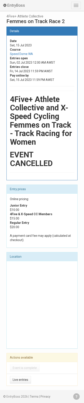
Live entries (20, 379)
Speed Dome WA (21, 54)
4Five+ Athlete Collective (24, 16)
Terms (34, 396)
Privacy (45, 396)
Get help (76, 396)
